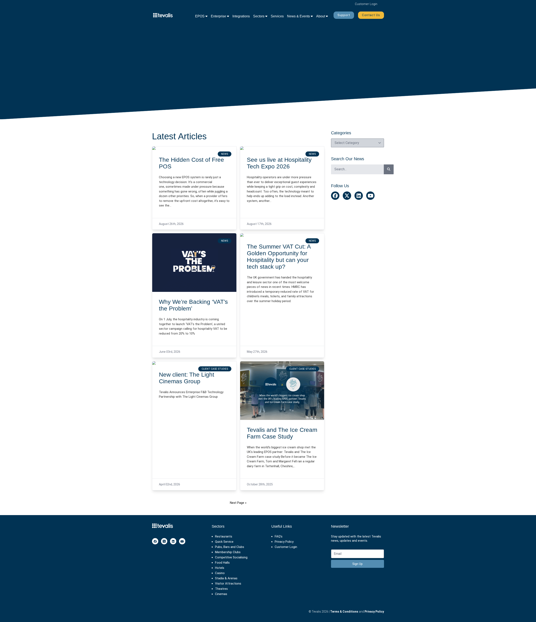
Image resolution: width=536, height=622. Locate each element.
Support (344, 15)
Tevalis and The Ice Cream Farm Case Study (282, 433)
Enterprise (219, 16)
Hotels (219, 568)
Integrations (241, 16)
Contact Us (371, 15)
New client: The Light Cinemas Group (186, 378)
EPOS (200, 16)
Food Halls (222, 562)
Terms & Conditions (344, 611)
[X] (164, 541)
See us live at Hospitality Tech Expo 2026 (279, 163)
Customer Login (286, 547)
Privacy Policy (284, 542)
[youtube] (182, 541)
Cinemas (221, 594)
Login (366, 4)
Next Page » (238, 503)
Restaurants (223, 536)
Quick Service (224, 542)
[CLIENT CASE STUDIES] (194, 363)
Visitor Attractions (228, 583)
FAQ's (278, 536)
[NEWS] (194, 148)
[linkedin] (173, 541)
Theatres (221, 589)
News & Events (299, 16)
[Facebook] (155, 541)
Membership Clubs (228, 552)
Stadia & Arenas (226, 578)
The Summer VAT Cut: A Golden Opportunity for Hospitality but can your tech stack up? (279, 256)
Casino (220, 573)
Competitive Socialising (231, 557)
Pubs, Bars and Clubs (229, 547)
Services (277, 16)
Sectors (259, 16)
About (321, 16)
